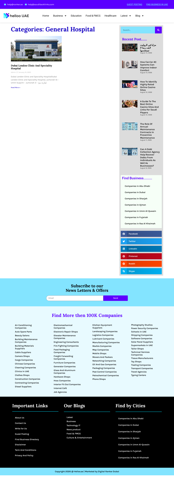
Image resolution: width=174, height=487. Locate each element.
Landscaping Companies (104, 331)
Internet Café (60, 388)
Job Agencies (60, 392)
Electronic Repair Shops (66, 331)
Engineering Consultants (66, 342)
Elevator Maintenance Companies (65, 336)
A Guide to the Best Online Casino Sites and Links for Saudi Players (149, 107)
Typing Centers (138, 375)
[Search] (158, 30)
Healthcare (110, 15)
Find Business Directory (27, 439)
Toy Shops (136, 361)
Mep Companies (100, 349)
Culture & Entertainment (79, 437)
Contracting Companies (27, 382)
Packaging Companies (103, 368)
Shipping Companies (142, 335)
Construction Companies (27, 379)
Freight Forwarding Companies (63, 357)
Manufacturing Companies (106, 342)
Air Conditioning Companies (23, 326)
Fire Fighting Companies (66, 345)
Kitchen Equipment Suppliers (102, 326)
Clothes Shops (22, 375)
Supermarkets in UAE (142, 345)
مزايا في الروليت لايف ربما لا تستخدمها (148, 48)
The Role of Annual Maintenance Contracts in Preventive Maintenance (147, 131)
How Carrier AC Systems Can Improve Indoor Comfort (148, 66)
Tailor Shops (137, 348)
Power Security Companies (144, 328)
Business (58, 15)
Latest (124, 15)
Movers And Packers (102, 357)
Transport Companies (142, 368)
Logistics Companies (102, 335)
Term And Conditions (25, 450)
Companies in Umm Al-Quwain (140, 211)
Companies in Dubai (135, 192)
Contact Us (20, 423)
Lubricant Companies (103, 338)
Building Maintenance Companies (26, 340)
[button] (141, 234)
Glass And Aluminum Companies (64, 371)
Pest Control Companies (104, 371)
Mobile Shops (99, 353)
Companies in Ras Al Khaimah (140, 223)
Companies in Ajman (135, 204)
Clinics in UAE (22, 371)
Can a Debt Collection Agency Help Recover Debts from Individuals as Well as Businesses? (150, 157)
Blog (137, 15)
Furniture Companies (64, 362)
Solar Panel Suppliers (142, 342)
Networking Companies (104, 360)
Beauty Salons (22, 335)
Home (45, 15)
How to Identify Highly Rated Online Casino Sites (148, 85)
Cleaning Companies (25, 367)
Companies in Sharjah (136, 198)
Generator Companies (65, 366)
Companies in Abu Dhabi (137, 186)
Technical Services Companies (140, 353)
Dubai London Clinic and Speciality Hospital (31, 67)
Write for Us (21, 428)
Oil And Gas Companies (104, 364)
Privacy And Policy (24, 455)
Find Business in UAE (157, 4)
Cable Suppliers (23, 352)
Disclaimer (20, 444)
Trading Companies (141, 365)
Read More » (15, 87)
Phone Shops (99, 379)
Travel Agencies (139, 371)
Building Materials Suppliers (24, 347)
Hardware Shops (62, 376)
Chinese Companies (25, 363)
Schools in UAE (138, 331)
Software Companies (141, 338)
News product (73, 429)
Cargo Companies (24, 360)
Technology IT (73, 425)
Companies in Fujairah (136, 217)
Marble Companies (101, 346)
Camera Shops (22, 356)
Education (76, 15)
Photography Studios (142, 325)
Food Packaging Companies (62, 351)
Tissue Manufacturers (142, 358)
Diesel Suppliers (23, 386)
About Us (19, 417)
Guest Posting (134, 4)
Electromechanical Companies (63, 326)
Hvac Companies (62, 380)
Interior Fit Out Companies (67, 384)
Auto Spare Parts (23, 331)
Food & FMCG (93, 15)
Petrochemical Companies (105, 375)
